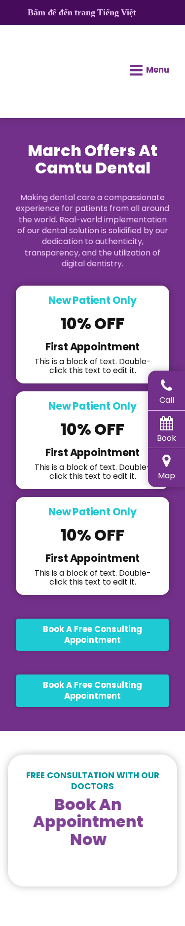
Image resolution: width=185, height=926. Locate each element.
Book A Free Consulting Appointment (92, 634)
